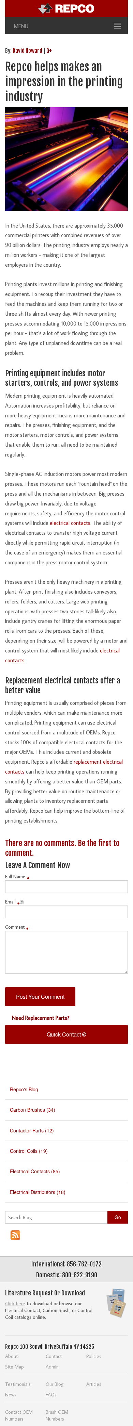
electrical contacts (70, 522)
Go (118, 1217)
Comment (15, 927)
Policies (93, 1356)
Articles (93, 1384)
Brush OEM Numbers (57, 1415)
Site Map (14, 1366)
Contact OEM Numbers (19, 1415)
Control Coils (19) (29, 1150)
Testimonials (18, 1384)
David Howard (27, 50)
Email (10, 902)
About (11, 1356)
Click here (15, 1303)
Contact (54, 1356)
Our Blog (55, 1384)
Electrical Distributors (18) (37, 1192)
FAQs (51, 1394)
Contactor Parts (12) (32, 1130)
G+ (49, 50)
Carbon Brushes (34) (32, 1109)
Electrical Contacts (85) (35, 1171)
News (10, 1394)
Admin (52, 1366)
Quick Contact (64, 1034)
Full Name (15, 877)
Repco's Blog (24, 1089)
